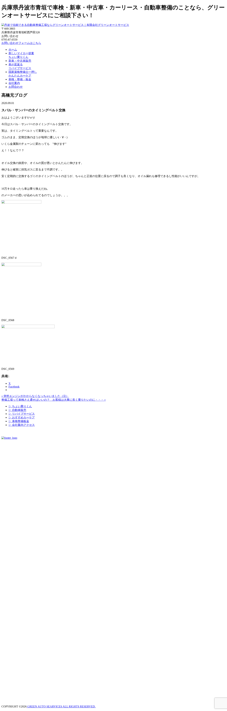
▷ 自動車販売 (17, 410)
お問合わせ (16, 86)
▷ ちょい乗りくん (20, 406)
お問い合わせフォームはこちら (21, 42)
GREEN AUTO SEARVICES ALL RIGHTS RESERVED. (61, 706)
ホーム (13, 49)
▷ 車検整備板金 (19, 421)
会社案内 (14, 83)
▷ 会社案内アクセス (22, 424)
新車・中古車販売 (20, 60)
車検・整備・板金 (20, 79)
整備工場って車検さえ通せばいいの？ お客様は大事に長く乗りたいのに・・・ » (53, 399)
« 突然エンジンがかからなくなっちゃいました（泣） (35, 396)
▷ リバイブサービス (22, 413)
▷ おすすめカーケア (22, 417)
